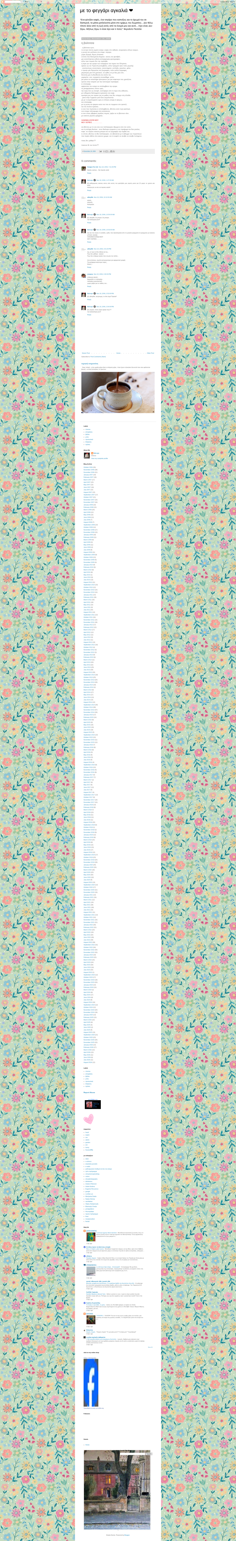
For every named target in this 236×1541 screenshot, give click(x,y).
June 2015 (87, 727)
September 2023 (89, 975)
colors (87, 1176)
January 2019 (88, 835)
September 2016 (89, 765)
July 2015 (87, 730)
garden (87, 1142)
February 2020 (88, 867)
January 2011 (88, 595)
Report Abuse (89, 1092)
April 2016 (87, 752)
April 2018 (87, 812)
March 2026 (88, 1050)
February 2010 (88, 567)
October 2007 (88, 497)
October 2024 (88, 1007)
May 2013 (87, 665)
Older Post (150, 353)
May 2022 (87, 935)
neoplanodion (90, 1219)
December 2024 (89, 1012)
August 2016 (88, 762)
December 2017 (89, 802)
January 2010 (88, 565)
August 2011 (88, 612)
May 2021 (87, 905)
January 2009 (88, 535)
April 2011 (87, 602)
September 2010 (89, 585)
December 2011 (89, 622)
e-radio (87, 1166)
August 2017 (88, 792)
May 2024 (87, 995)
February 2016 (88, 747)
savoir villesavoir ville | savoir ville (98, 1281)
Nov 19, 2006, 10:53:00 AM (105, 230)
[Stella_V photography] (91, 1406)
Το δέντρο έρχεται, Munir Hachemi (106, 1232)
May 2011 (87, 605)
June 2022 (87, 937)
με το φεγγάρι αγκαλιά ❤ (106, 10)
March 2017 (88, 780)
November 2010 (89, 590)
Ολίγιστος (89, 1330)
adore (87, 1140)
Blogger (127, 1535)
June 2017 (87, 787)
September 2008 (89, 525)
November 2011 (89, 620)
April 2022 (87, 932)
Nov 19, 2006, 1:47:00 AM (105, 180)
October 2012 (88, 647)
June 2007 (87, 487)
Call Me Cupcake (92, 1292)
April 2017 (87, 782)
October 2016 (88, 767)
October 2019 (88, 857)
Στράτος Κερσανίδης (93, 1303)
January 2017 (88, 775)
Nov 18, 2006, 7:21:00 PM (107, 167)
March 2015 (88, 720)
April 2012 (87, 632)
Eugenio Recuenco (91, 1189)
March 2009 (88, 540)
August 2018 (88, 822)
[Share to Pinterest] (113, 151)
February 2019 (88, 837)
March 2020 (88, 870)
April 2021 (87, 902)
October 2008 (88, 527)
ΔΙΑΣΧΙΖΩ (89, 1314)
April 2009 (87, 542)
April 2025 (87, 1022)
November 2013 (89, 680)
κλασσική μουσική (91, 1164)
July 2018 (87, 820)
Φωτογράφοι (89, 1211)
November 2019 (89, 860)
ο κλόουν (88, 1161)
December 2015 (89, 742)
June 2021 (87, 907)
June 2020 (87, 877)
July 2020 (87, 880)
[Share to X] (109, 151)
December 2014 (89, 712)
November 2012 (89, 650)
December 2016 (89, 772)
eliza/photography (91, 1179)
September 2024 (89, 1005)
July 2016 (87, 760)
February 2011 (88, 597)
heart (87, 1132)
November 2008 (89, 530)
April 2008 (87, 512)
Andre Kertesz (90, 1186)
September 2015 (89, 735)
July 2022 (87, 940)
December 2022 (89, 952)
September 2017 (89, 795)
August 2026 (88, 1062)
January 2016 (88, 745)
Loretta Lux (89, 1194)
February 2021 (88, 897)
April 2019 (87, 842)
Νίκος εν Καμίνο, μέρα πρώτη (95, 1249)
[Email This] (104, 151)
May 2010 (87, 575)
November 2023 (89, 980)
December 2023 (89, 982)
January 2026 (88, 1045)
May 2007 (87, 485)
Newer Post (86, 353)
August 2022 (88, 942)
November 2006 (89, 470)
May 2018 (87, 815)
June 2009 (87, 547)
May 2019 (87, 845)
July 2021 (87, 910)
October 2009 (88, 557)
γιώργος (90, 274)
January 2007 (88, 475)
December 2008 (89, 532)
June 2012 (87, 637)
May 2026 (87, 1055)
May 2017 (87, 785)
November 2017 (89, 800)
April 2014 (87, 692)
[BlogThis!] (106, 151)
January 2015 (88, 715)
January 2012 (88, 625)
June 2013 (87, 667)
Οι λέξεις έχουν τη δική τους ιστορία (98, 1247)
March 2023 (88, 960)
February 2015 (88, 717)
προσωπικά (89, 439)
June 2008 (87, 517)
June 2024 (87, 997)
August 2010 (88, 582)
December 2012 (89, 652)
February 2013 (88, 657)
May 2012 (87, 635)
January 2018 (88, 805)
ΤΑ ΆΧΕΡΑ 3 (100, 1315)
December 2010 (89, 592)
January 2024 (88, 985)
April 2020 (87, 872)
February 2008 (88, 507)
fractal (87, 1221)
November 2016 (89, 770)
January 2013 (88, 655)
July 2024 (87, 1000)
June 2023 (87, 967)
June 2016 (87, 757)
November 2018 (89, 830)
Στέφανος (88, 442)
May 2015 (87, 725)
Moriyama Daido (90, 1196)
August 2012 (88, 642)
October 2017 (88, 797)
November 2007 (89, 500)
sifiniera (89, 1256)
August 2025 (88, 1032)
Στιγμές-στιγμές (91, 1332)
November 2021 (89, 920)
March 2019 (88, 840)
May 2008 (87, 515)
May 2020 (87, 875)
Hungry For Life (92, 167)
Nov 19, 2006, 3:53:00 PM (105, 293)
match (87, 1135)
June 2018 (87, 817)
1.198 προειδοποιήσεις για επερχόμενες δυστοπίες (101, 1339)
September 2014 (89, 705)
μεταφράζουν (89, 1209)
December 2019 (89, 862)
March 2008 (88, 510)
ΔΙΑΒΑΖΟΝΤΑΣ (91, 1231)
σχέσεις (87, 444)
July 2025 (87, 1030)
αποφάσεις (89, 432)
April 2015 (87, 722)
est (86, 1145)
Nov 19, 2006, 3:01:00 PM (102, 249)
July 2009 (87, 550)
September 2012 (89, 645)
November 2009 (89, 560)
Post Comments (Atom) (98, 357)
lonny (87, 1147)
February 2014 (88, 687)
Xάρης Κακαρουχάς (91, 1204)
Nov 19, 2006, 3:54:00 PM (105, 307)
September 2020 (89, 885)
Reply (89, 173)
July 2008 (87, 520)
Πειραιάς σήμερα (91, 1258)
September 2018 (89, 825)
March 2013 (88, 660)
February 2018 (88, 807)
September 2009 (89, 555)
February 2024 (88, 987)
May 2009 (87, 545)
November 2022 (89, 950)
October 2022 (88, 947)
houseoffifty (89, 1150)
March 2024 (88, 990)
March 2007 (88, 480)
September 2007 (89, 495)
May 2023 (87, 965)
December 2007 (89, 502)
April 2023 (87, 962)
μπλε (87, 437)
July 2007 (87, 490)
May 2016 (87, 755)
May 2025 (87, 1025)
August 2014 (88, 702)
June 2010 (87, 577)
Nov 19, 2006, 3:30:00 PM (102, 274)
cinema (87, 429)
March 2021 (88, 900)
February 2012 (88, 627)
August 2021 (88, 912)
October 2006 (88, 467)
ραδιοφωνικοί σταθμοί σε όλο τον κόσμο (98, 1169)
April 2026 (87, 1052)
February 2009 (88, 537)
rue (86, 1137)
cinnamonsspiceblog (92, 1174)
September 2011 (89, 615)
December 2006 (89, 472)
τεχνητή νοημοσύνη (89, 364)
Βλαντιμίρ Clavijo (91, 1206)
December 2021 (89, 922)
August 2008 (88, 522)
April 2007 (87, 482)
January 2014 (88, 685)
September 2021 (89, 915)
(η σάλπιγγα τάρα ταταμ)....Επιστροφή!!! (108, 1267)
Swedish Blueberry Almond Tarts (96, 1294)
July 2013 (87, 670)
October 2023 (88, 977)
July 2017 (87, 790)
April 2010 (87, 572)
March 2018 (88, 810)
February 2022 (88, 927)
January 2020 (88, 865)
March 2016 (88, 750)
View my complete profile (99, 458)
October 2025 (88, 1037)
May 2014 (87, 695)
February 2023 (88, 957)
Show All (150, 1347)
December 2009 (89, 562)
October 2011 (88, 617)
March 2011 (87, 600)
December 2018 (89, 832)
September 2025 (89, 1035)
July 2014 (87, 700)
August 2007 (88, 492)
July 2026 (87, 1060)
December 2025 (89, 1042)
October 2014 (88, 707)
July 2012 (87, 640)
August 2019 (88, 852)
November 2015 (89, 740)
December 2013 (89, 682)
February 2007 (88, 477)
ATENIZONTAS (91, 1265)
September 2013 (89, 675)
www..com (92, 1099)
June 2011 (87, 607)
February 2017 (88, 777)
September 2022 (89, 945)
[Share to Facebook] (111, 151)
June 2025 (87, 1027)
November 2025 (89, 1040)
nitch (87, 1159)
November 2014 (89, 710)
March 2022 (88, 930)
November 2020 (89, 890)
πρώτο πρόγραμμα (91, 1214)
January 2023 (88, 955)
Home (118, 353)
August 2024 (88, 1002)
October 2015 (88, 737)
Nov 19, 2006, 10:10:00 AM (103, 197)
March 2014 (88, 690)
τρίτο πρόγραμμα (91, 1171)
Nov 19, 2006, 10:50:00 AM (105, 214)
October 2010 (88, 587)
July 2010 (87, 580)
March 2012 (88, 630)
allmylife (90, 197)
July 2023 (87, 970)
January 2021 (88, 895)
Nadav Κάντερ (90, 1199)
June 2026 (87, 1057)
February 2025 (88, 1017)
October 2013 (88, 677)
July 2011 (87, 610)
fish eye (90, 180)
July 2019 (87, 850)
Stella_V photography (90, 1358)
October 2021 (88, 917)
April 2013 (87, 662)
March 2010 (88, 570)
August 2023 (88, 972)
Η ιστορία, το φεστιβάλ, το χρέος (95, 1305)
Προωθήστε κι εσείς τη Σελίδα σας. (94, 1408)
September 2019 (89, 855)
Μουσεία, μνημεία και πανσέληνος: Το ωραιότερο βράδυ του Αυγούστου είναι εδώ (110, 1283)
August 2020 (88, 882)
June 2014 (87, 697)
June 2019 (87, 847)
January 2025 (88, 1015)
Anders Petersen (91, 1184)
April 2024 (87, 992)
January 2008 (88, 505)
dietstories (88, 1181)
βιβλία (87, 434)
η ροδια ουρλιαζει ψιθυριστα (95, 1337)
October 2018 (88, 827)
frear (86, 1216)
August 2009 (88, 552)
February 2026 (88, 1047)
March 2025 (88, 1020)
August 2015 (88, 732)
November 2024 (89, 1010)
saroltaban (89, 1201)
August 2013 (88, 672)
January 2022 (88, 925)
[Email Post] (100, 151)
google (87, 1191)
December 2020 (89, 892)
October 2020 (88, 887)
